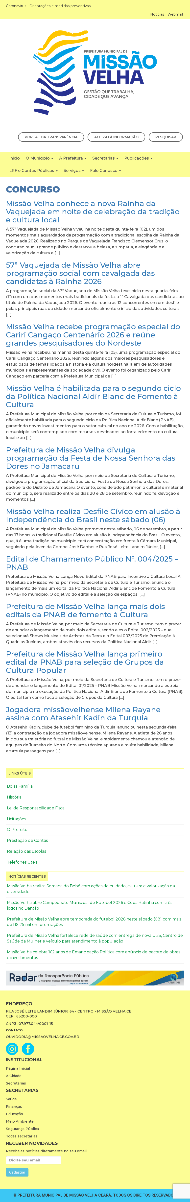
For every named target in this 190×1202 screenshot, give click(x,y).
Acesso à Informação (116, 137)
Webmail (175, 14)
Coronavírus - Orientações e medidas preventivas (48, 6)
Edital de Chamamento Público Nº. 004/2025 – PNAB (92, 563)
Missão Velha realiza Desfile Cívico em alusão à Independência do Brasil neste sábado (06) (93, 515)
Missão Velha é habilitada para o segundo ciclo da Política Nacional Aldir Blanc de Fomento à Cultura (93, 396)
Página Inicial (18, 1068)
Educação (14, 1114)
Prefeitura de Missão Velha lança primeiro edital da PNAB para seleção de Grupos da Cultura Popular (85, 662)
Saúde (11, 1099)
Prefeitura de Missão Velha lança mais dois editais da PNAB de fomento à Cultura (85, 610)
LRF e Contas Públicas (32, 170)
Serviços (73, 170)
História (14, 797)
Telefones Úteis (22, 862)
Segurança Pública (22, 1129)
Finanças (14, 1106)
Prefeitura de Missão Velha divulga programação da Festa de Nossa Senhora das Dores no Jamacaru (90, 458)
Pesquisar (165, 137)
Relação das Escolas (26, 851)
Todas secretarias (21, 1136)
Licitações (16, 819)
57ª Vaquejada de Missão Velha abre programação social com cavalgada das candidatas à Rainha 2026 (80, 273)
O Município (38, 158)
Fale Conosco (104, 170)
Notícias (157, 14)
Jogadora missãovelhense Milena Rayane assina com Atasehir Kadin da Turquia (83, 713)
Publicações (137, 158)
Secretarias (104, 158)
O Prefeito (17, 829)
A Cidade (14, 1076)
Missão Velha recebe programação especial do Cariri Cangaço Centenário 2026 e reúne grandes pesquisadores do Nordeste (93, 335)
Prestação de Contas (27, 840)
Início (14, 158)
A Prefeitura (71, 158)
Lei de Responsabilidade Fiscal (36, 808)
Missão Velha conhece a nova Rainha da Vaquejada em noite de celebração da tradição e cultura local (93, 211)
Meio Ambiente (20, 1121)
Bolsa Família (20, 786)
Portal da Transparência (51, 137)
